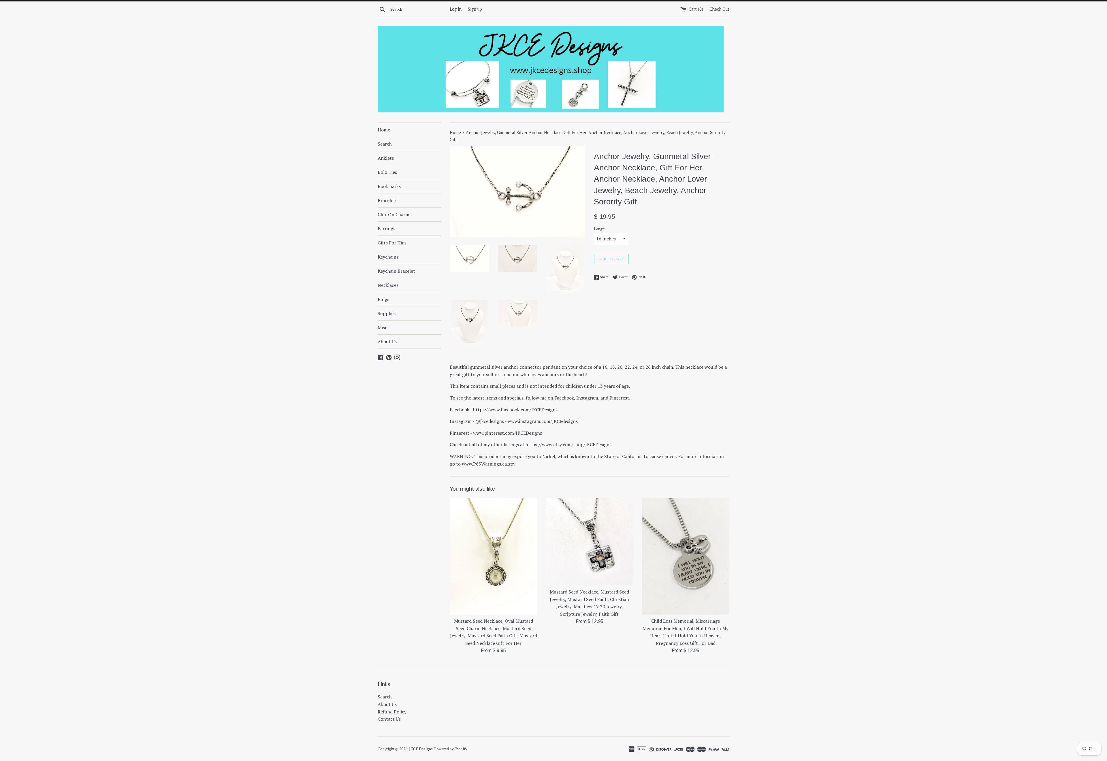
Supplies (387, 313)
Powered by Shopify (450, 749)
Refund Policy (392, 712)
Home (384, 130)
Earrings (386, 228)
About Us (387, 341)
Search (385, 144)
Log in (456, 9)
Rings (383, 299)
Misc (382, 327)
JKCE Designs (421, 749)
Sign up (475, 9)
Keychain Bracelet (396, 271)
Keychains (388, 257)
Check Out (719, 9)
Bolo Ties (387, 172)
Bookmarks (389, 186)
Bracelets (387, 200)
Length (600, 229)
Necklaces (388, 285)
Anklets (386, 158)
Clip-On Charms (394, 214)
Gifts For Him (392, 243)
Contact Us (389, 719)
